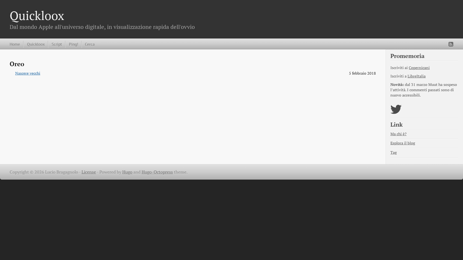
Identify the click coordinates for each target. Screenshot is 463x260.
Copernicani (419, 67)
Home (15, 44)
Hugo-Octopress (157, 172)
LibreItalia (417, 76)
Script (57, 44)
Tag (393, 152)
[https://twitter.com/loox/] (396, 112)
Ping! (73, 44)
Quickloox (37, 15)
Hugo (127, 172)
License (89, 172)
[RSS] (451, 44)
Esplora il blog (402, 143)
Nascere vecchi (27, 73)
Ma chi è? (398, 133)
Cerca (90, 44)
